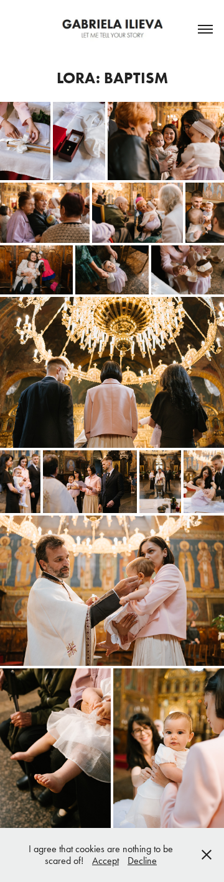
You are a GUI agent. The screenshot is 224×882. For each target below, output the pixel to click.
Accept (105, 860)
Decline (142, 860)
